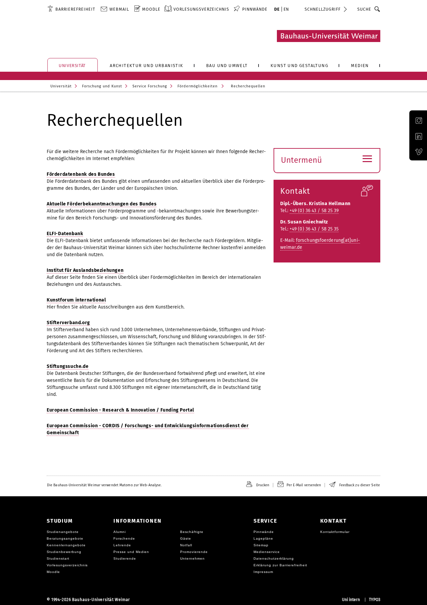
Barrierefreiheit (75, 9)
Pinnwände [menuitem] (255, 9)
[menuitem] (71, 9)
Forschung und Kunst (102, 86)
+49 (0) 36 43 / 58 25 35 (314, 229)
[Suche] (377, 9)
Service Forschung (149, 86)
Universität (61, 86)
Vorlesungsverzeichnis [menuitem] (201, 9)
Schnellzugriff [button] (323, 9)
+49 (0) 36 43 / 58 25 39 (314, 210)
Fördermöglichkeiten (197, 86)
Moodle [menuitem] (151, 9)
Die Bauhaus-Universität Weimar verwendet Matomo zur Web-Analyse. (104, 485)
